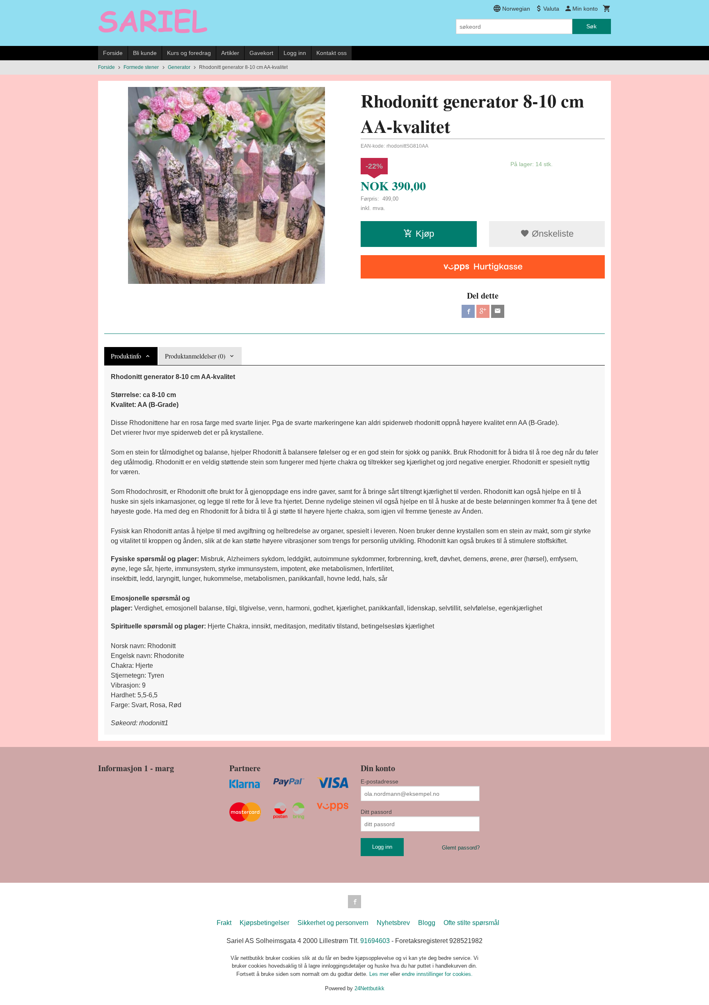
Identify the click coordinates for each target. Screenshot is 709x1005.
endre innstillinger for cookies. (437, 974)
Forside (113, 53)
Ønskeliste (551, 233)
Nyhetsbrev (393, 922)
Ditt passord (376, 812)
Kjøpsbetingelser (264, 922)
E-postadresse (379, 781)
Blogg (426, 922)
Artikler (230, 53)
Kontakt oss (331, 53)
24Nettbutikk (369, 988)
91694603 (375, 940)
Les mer (379, 974)
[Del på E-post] (497, 311)
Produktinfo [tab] (126, 356)
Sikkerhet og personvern (332, 922)
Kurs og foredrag (189, 53)
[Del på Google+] (482, 311)
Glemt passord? (461, 848)
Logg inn (295, 53)
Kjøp (425, 233)
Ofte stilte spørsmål (471, 922)
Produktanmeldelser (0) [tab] (195, 356)
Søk (591, 26)
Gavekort (261, 53)
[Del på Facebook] (468, 311)
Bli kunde (145, 53)
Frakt (224, 922)
